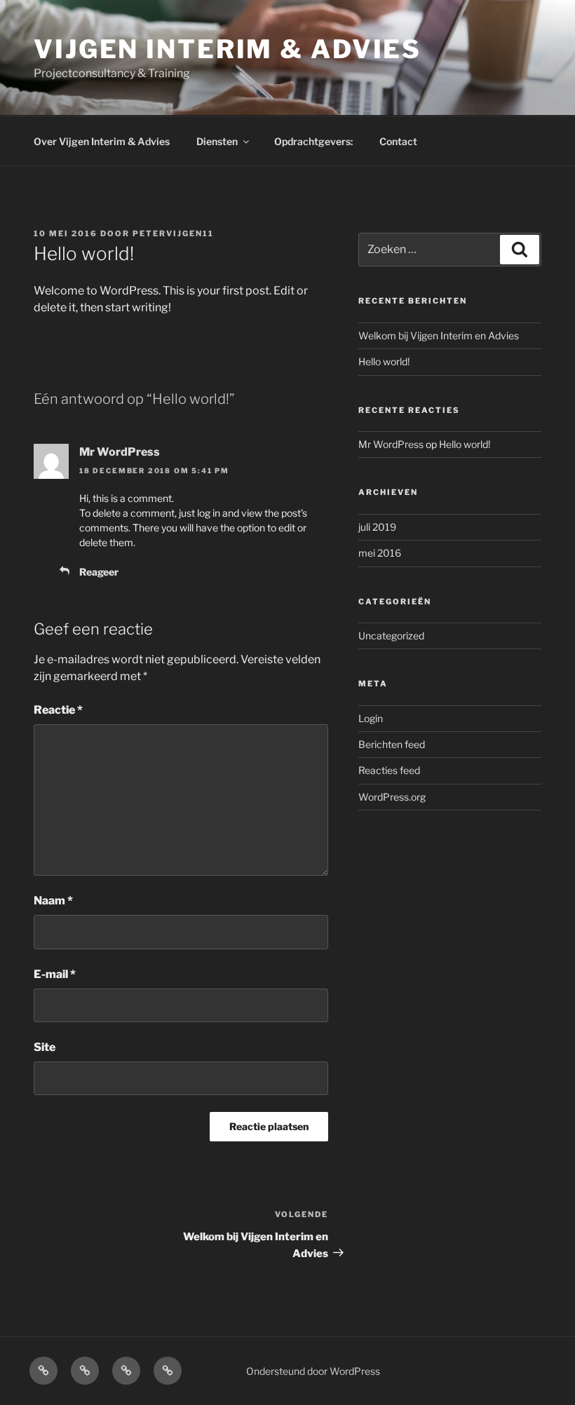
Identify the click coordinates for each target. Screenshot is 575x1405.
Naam (53, 900)
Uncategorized (391, 636)
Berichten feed (391, 744)
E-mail (55, 974)
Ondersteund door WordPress (313, 1371)
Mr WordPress (119, 452)
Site (44, 1047)
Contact (398, 141)
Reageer (99, 572)
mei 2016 (379, 553)
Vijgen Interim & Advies (227, 49)
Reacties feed (389, 770)
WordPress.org (392, 797)
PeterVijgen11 (173, 233)
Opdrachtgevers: (313, 141)
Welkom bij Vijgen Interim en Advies (438, 335)
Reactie (58, 710)
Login (370, 718)
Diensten (217, 141)
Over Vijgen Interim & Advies (102, 141)
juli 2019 (377, 527)
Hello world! (384, 361)
